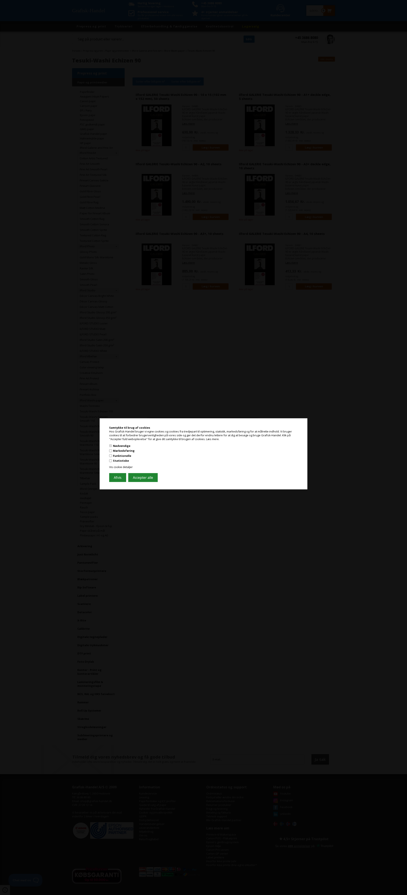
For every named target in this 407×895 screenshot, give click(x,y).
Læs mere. (212, 439)
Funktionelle (122, 456)
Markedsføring (124, 451)
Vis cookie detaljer (121, 467)
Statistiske (121, 461)
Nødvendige (121, 446)
